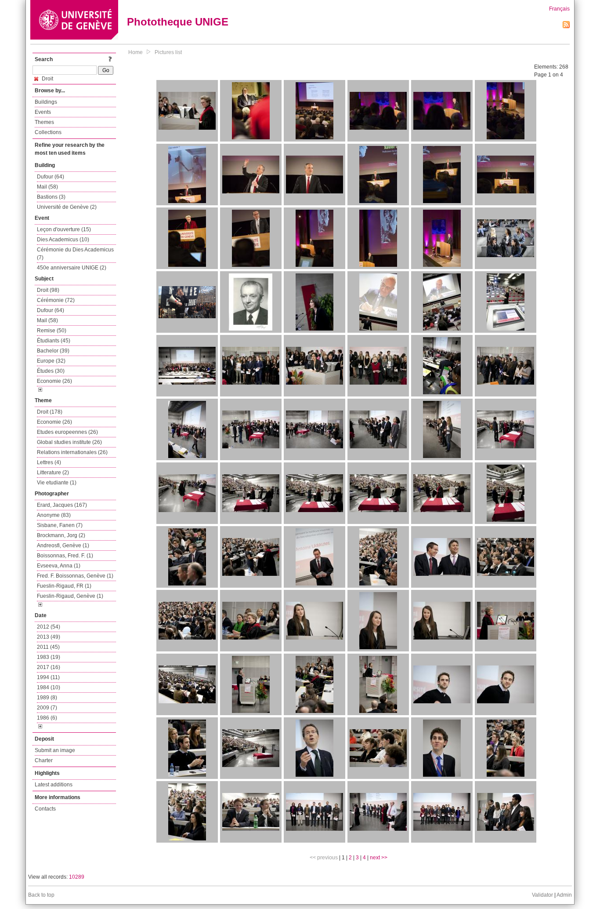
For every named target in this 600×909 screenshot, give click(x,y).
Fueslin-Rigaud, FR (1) (64, 586)
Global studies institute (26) (69, 442)
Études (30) (51, 371)
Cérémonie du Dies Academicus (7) (75, 254)
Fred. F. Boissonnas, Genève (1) (75, 576)
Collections (48, 132)
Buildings (46, 102)
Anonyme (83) (54, 515)
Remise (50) (51, 330)
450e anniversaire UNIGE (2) (71, 268)
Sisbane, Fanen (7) (60, 525)
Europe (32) (51, 361)
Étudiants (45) (53, 341)
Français (559, 9)
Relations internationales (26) (72, 452)
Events (43, 112)
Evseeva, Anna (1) (58, 566)
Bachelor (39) (53, 351)
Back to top (41, 895)
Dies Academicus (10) (63, 239)
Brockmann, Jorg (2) (61, 535)
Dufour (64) (50, 177)
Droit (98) (48, 290)
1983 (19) (48, 657)
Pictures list (168, 52)
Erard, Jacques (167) (62, 505)
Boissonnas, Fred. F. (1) (65, 556)
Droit (46, 79)
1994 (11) (48, 677)
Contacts (45, 809)
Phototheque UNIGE (177, 22)
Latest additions (53, 785)
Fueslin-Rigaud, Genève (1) (70, 596)
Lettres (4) (49, 462)
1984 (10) (48, 687)
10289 (76, 877)
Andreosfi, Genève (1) (63, 545)
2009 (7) (47, 708)
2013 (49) (48, 637)
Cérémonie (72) (56, 300)
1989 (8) (47, 697)
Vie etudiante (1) (56, 483)
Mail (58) (47, 187)
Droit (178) (49, 412)
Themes (44, 122)
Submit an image (55, 750)
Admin (564, 895)
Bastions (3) (51, 197)
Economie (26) (54, 381)
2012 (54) (48, 627)
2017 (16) (48, 667)
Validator (542, 895)
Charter (44, 760)
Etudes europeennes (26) (67, 432)
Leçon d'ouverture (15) (64, 229)
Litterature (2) (53, 472)
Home (135, 52)
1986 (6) (47, 718)
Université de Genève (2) (67, 207)
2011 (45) (48, 647)
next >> (378, 857)
